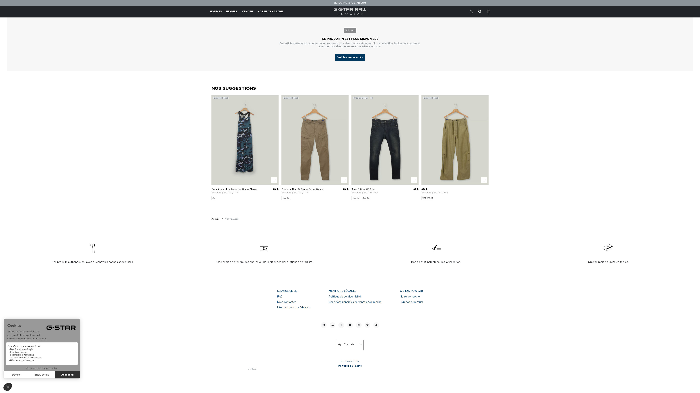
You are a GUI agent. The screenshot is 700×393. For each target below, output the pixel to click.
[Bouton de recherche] (479, 11)
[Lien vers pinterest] (324, 325)
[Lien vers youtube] (350, 325)
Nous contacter (286, 302)
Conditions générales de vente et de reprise (355, 302)
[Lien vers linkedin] (332, 325)
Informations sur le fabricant (293, 307)
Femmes (231, 11)
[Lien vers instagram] (359, 325)
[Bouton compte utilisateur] (471, 11)
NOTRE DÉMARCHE (270, 11)
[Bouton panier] (488, 11)
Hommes (216, 11)
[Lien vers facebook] (341, 325)
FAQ (280, 296)
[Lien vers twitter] (367, 325)
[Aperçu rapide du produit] (274, 180)
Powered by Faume (350, 366)
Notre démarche (410, 296)
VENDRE (247, 11)
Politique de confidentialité (345, 296)
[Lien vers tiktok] (376, 325)
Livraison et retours (411, 302)
